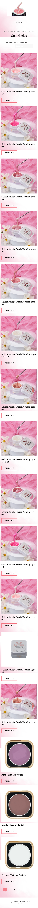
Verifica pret (9, 100)
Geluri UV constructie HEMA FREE (17, 31)
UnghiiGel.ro (21, 902)
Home (5, 31)
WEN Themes (23, 904)
